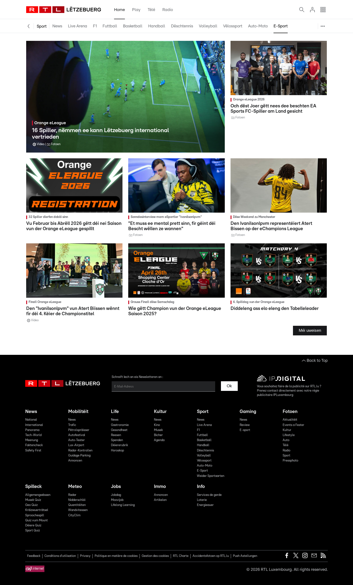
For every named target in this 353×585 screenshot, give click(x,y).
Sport (42, 26)
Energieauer (205, 505)
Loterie (202, 500)
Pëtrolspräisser (78, 430)
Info (201, 486)
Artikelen (160, 500)
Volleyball (208, 26)
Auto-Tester (76, 440)
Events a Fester (293, 425)
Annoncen (75, 460)
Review (245, 425)
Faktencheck (34, 445)
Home (119, 10)
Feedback (33, 556)
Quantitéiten (77, 505)
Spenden (117, 440)
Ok (229, 386)
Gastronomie (120, 425)
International (34, 425)
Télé (151, 10)
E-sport (245, 430)
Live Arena (77, 26)
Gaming (248, 411)
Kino (157, 425)
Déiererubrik (119, 445)
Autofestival (76, 435)
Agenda (159, 440)
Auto (286, 440)
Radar (72, 495)
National (31, 419)
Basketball (132, 26)
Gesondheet (119, 430)
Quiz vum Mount (36, 520)
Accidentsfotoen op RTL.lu (211, 556)
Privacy (85, 556)
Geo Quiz (31, 505)
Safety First (33, 450)
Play (136, 10)
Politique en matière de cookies (116, 556)
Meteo (75, 486)
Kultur (160, 411)
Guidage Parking (79, 455)
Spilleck (33, 486)
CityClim (74, 515)
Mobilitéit (78, 411)
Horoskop (117, 450)
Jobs (116, 486)
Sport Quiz (32, 530)
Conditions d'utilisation (60, 556)
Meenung (31, 440)
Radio (167, 10)
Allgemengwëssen (37, 495)
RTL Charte (181, 556)
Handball (156, 26)
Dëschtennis (182, 26)
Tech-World (33, 435)
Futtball (110, 26)
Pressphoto (290, 460)
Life (115, 411)
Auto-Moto (258, 26)
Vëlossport (232, 26)
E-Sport (281, 26)
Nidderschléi (76, 500)
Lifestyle (289, 435)
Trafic (72, 425)
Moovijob (117, 500)
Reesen (116, 435)
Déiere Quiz (33, 525)
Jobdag (116, 495)
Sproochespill (34, 515)
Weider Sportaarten (305, 39)
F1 (95, 26)
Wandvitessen (78, 510)
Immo (160, 486)
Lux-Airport (76, 445)
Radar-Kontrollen (80, 450)
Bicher (158, 435)
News (57, 26)
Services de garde (209, 495)
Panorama (32, 430)
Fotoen (290, 411)
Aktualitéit (290, 419)
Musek (158, 430)
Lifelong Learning (123, 505)
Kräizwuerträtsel (36, 510)
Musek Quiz (33, 500)
